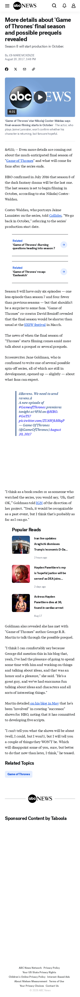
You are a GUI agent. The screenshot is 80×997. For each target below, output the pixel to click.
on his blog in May (44, 702)
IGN (39, 502)
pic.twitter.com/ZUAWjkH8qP (41, 420)
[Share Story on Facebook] (6, 69)
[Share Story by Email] (24, 69)
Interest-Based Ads (58, 977)
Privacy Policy (52, 968)
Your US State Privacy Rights (39, 972)
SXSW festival (35, 324)
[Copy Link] (33, 69)
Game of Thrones (19, 160)
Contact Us (52, 986)
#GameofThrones (32, 406)
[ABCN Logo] (24, 6)
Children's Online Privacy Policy (27, 977)
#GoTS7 (25, 415)
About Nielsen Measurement (30, 981)
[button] (7, 5)
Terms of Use (56, 981)
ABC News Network (30, 968)
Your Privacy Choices (32, 986)
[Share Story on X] (15, 69)
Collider (55, 215)
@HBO (52, 411)
